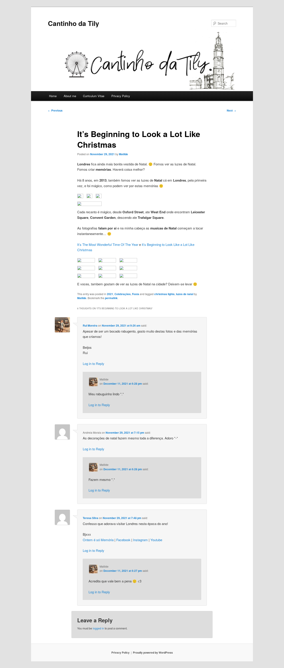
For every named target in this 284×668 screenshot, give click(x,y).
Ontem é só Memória (98, 539)
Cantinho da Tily (73, 23)
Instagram (140, 539)
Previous (55, 110)
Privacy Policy (120, 96)
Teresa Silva (90, 518)
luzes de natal (184, 294)
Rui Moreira (90, 325)
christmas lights (164, 294)
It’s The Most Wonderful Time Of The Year (107, 244)
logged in (98, 628)
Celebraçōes (122, 294)
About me (70, 96)
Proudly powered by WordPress (153, 652)
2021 (110, 294)
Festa (135, 294)
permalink (111, 298)
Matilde (123, 154)
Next (231, 110)
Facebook (123, 539)
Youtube (156, 539)
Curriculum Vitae (93, 96)
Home (53, 96)
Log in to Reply (93, 363)
